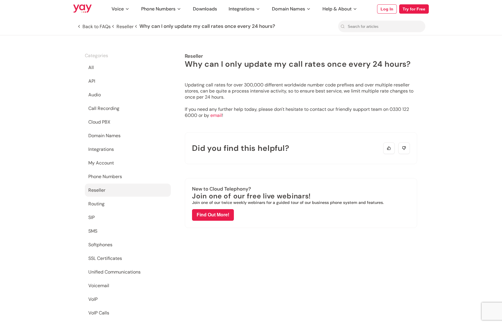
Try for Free (414, 9)
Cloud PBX (99, 122)
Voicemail (98, 286)
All (91, 67)
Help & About (337, 9)
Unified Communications (114, 272)
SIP (91, 217)
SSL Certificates (105, 258)
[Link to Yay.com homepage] (82, 9)
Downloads (205, 9)
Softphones (100, 245)
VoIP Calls (98, 313)
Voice (118, 9)
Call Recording (103, 108)
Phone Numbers (158, 9)
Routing (96, 204)
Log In (387, 9)
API (91, 81)
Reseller (96, 190)
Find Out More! (213, 214)
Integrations (241, 9)
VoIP (93, 299)
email (216, 115)
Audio (94, 95)
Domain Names (288, 9)
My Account (101, 163)
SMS (92, 231)
